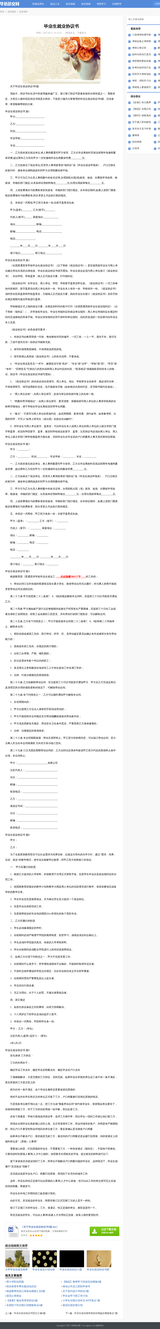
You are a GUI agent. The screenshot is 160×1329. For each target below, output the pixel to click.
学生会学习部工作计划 (75, 1295)
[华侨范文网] (9, 6)
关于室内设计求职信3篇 (76, 1291)
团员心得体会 (13, 1295)
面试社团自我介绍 (73, 1305)
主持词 (135, 148)
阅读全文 (70, 33)
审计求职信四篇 (15, 1281)
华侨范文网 (75, 1325)
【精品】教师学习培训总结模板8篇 (82, 1281)
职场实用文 (38, 4)
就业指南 (70, 4)
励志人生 (55, 4)
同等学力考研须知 (141, 74)
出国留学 (117, 4)
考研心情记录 (139, 48)
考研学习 (101, 4)
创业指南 (86, 4)
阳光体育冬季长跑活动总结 (21, 1286)
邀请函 (135, 135)
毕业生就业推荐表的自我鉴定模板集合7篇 (96, 1313)
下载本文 (81, 33)
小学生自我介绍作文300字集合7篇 (81, 1300)
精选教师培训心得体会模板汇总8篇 (25, 1291)
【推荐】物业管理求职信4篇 (22, 1300)
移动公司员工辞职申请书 (76, 1286)
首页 (2, 11)
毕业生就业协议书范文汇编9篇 (30, 1313)
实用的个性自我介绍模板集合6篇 (24, 1305)
